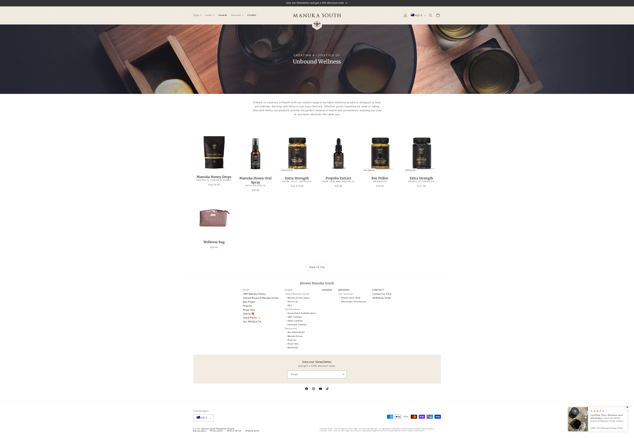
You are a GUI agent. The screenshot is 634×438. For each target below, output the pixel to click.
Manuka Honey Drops (214, 178)
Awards (327, 290)
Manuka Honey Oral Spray (255, 181)
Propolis (247, 305)
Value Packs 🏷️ (252, 317)
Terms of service (234, 431)
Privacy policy (216, 431)
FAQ (290, 305)
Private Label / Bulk (350, 298)
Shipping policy (252, 431)
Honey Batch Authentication (302, 313)
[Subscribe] (343, 374)
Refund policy (199, 431)
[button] (197, 15)
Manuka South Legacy (299, 298)
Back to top (317, 267)
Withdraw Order (381, 297)
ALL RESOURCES (296, 332)
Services (344, 290)
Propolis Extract (338, 179)
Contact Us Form (381, 294)
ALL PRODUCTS (252, 321)
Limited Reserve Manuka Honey (261, 297)
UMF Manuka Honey (254, 294)
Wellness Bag (214, 242)
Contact (378, 290)
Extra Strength (297, 179)
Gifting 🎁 (248, 313)
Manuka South (209, 429)
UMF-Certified (295, 317)
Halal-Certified (295, 320)
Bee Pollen (379, 179)
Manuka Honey (295, 336)
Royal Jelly (249, 309)
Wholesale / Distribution (353, 301)
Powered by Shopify (225, 429)
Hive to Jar (293, 301)
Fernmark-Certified (297, 324)
